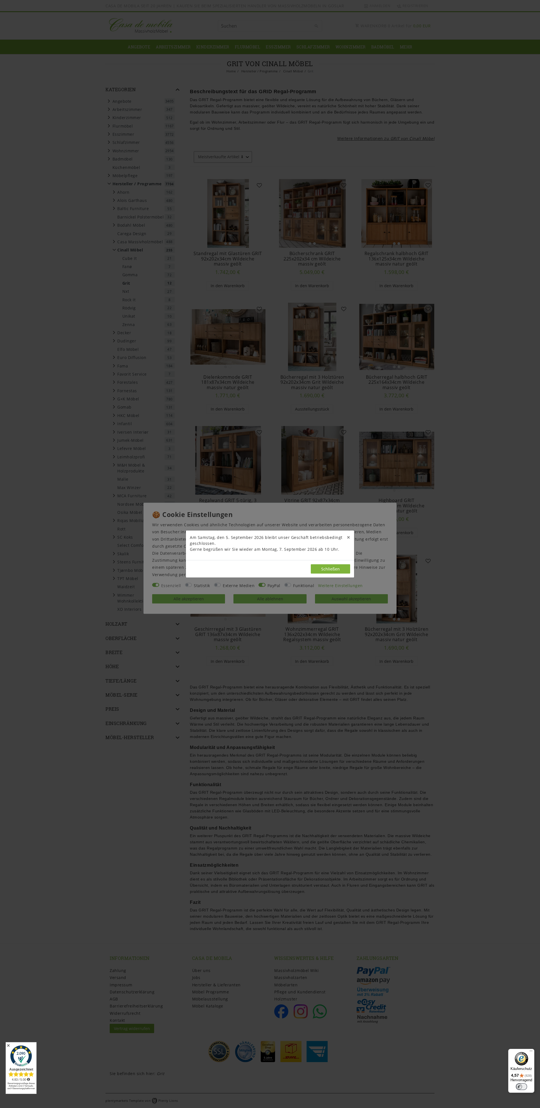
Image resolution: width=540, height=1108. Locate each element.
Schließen (330, 569)
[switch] (521, 1086)
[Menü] (531, 1052)
